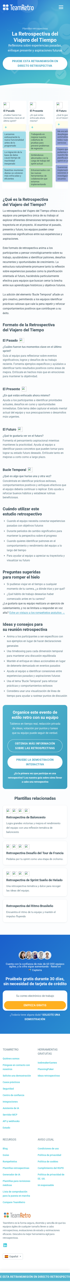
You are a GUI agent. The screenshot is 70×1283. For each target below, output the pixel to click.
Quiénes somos (11, 1058)
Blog (5, 1148)
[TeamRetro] (18, 7)
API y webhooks (11, 1121)
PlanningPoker (46, 1069)
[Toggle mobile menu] (61, 7)
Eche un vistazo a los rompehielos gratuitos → (37, 612)
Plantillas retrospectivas (35, 28)
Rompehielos (10, 1161)
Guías (6, 1155)
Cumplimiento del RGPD (51, 1168)
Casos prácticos (11, 1082)
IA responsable (46, 1185)
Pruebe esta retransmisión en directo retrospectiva (35, 63)
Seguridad (8, 1088)
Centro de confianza (13, 1095)
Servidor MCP (10, 1114)
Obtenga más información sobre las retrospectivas (35, 746)
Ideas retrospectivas (49, 1075)
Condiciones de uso (48, 1148)
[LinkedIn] (5, 1245)
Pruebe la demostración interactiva (35, 762)
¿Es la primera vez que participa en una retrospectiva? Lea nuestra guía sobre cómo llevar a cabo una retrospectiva (35, 777)
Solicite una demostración (17, 1075)
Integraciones (10, 1101)
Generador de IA (11, 1174)
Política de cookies (48, 1161)
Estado (6, 1127)
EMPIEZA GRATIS (35, 1005)
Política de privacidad (49, 1155)
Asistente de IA (11, 1108)
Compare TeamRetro (14, 1202)
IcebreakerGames (47, 1062)
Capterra (37, 970)
